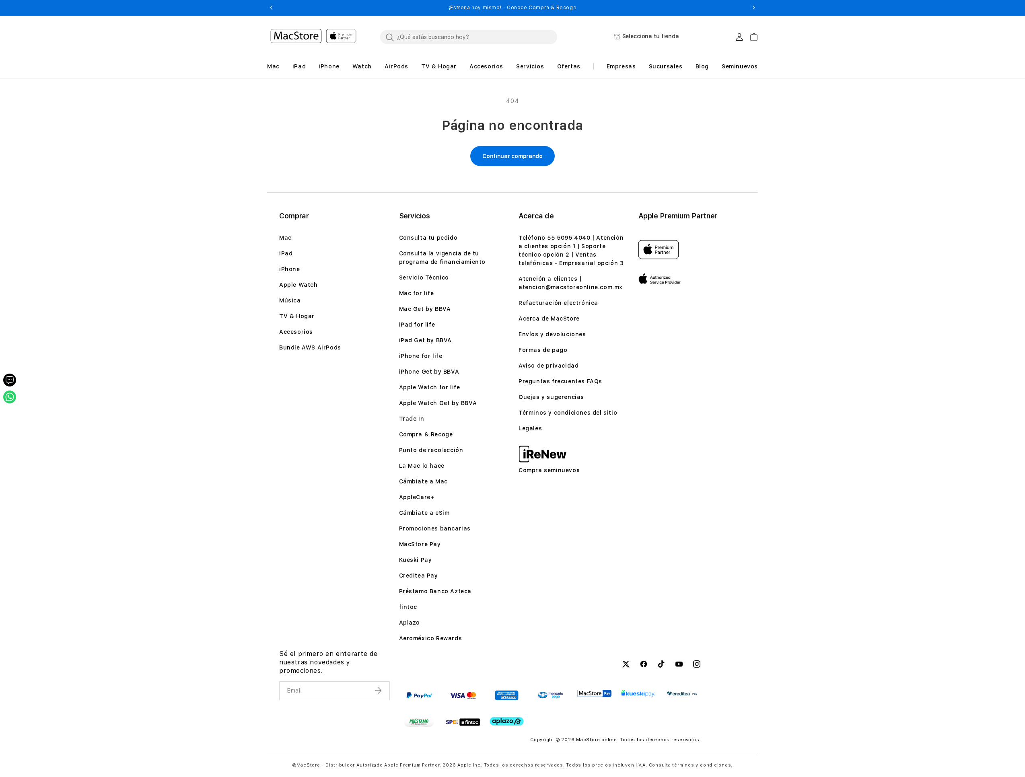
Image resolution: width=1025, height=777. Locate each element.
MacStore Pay (420, 544)
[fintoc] (463, 722)
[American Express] (507, 695)
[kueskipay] (638, 693)
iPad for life (417, 324)
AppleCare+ (416, 497)
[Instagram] (697, 665)
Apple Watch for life (429, 387)
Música (290, 300)
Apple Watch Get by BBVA (438, 403)
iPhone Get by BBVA (429, 371)
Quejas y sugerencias (551, 397)
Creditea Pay (418, 575)
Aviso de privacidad (548, 365)
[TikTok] (661, 665)
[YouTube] (679, 665)
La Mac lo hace (422, 465)
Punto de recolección (431, 450)
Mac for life (416, 293)
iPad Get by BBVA (425, 340)
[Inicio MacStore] (313, 37)
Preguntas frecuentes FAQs (560, 381)
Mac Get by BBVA (425, 309)
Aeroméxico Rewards (430, 638)
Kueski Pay (415, 560)
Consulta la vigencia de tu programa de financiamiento (442, 257)
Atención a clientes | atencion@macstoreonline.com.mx (571, 282)
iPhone (289, 269)
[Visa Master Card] (463, 695)
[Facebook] (644, 665)
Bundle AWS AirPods (310, 347)
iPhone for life (421, 356)
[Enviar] (379, 690)
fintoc (408, 607)
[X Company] (626, 665)
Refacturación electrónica (558, 303)
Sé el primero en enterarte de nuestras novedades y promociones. (328, 662)
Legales (530, 428)
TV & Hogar (297, 316)
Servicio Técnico (424, 277)
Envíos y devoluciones (552, 334)
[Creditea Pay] (682, 693)
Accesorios (296, 332)
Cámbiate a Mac (423, 481)
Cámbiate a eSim (424, 513)
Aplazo (409, 622)
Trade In (411, 418)
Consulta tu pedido (428, 237)
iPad (285, 253)
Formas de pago (543, 350)
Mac (285, 237)
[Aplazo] (507, 721)
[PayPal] (419, 695)
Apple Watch (298, 285)
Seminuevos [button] (740, 66)
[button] (271, 8)
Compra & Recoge (426, 434)
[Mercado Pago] (550, 695)
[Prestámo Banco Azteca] (419, 722)
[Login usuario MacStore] (739, 37)
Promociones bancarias (435, 528)
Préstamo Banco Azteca (435, 591)
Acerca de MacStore (549, 318)
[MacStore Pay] (594, 693)
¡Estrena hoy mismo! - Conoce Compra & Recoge (512, 7)
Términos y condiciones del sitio (568, 412)
